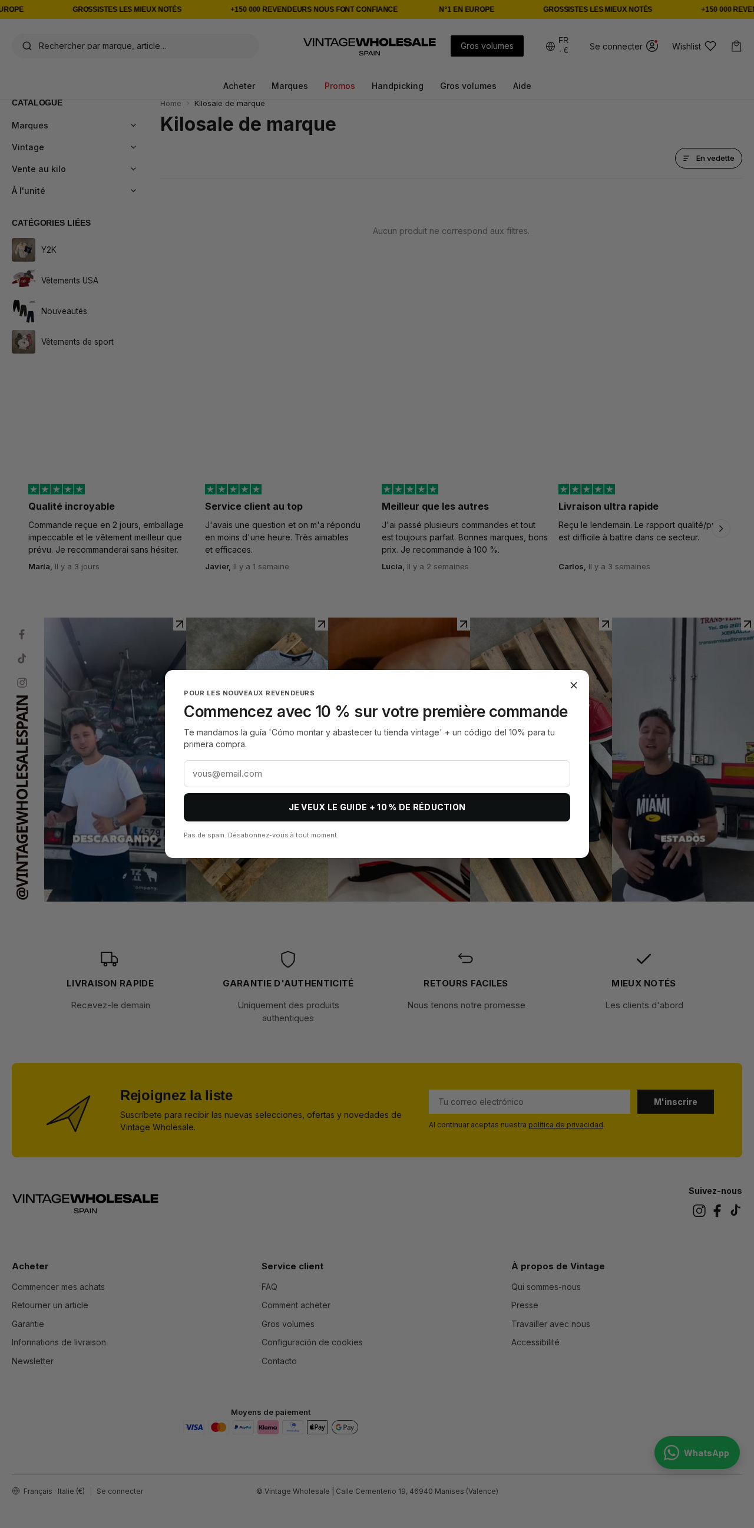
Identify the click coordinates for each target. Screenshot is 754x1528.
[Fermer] (573, 685)
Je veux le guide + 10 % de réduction (377, 807)
